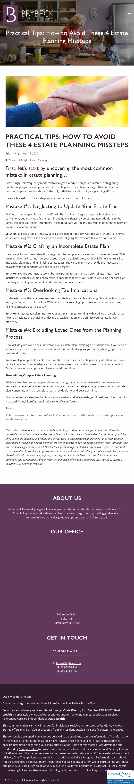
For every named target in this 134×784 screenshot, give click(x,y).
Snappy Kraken (28, 749)
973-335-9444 (68, 667)
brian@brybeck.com (68, 663)
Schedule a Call (67, 651)
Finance (13, 160)
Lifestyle (23, 160)
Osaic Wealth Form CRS (17, 696)
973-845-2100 (68, 671)
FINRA (102, 710)
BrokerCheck (89, 703)
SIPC (110, 710)
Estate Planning (38, 160)
